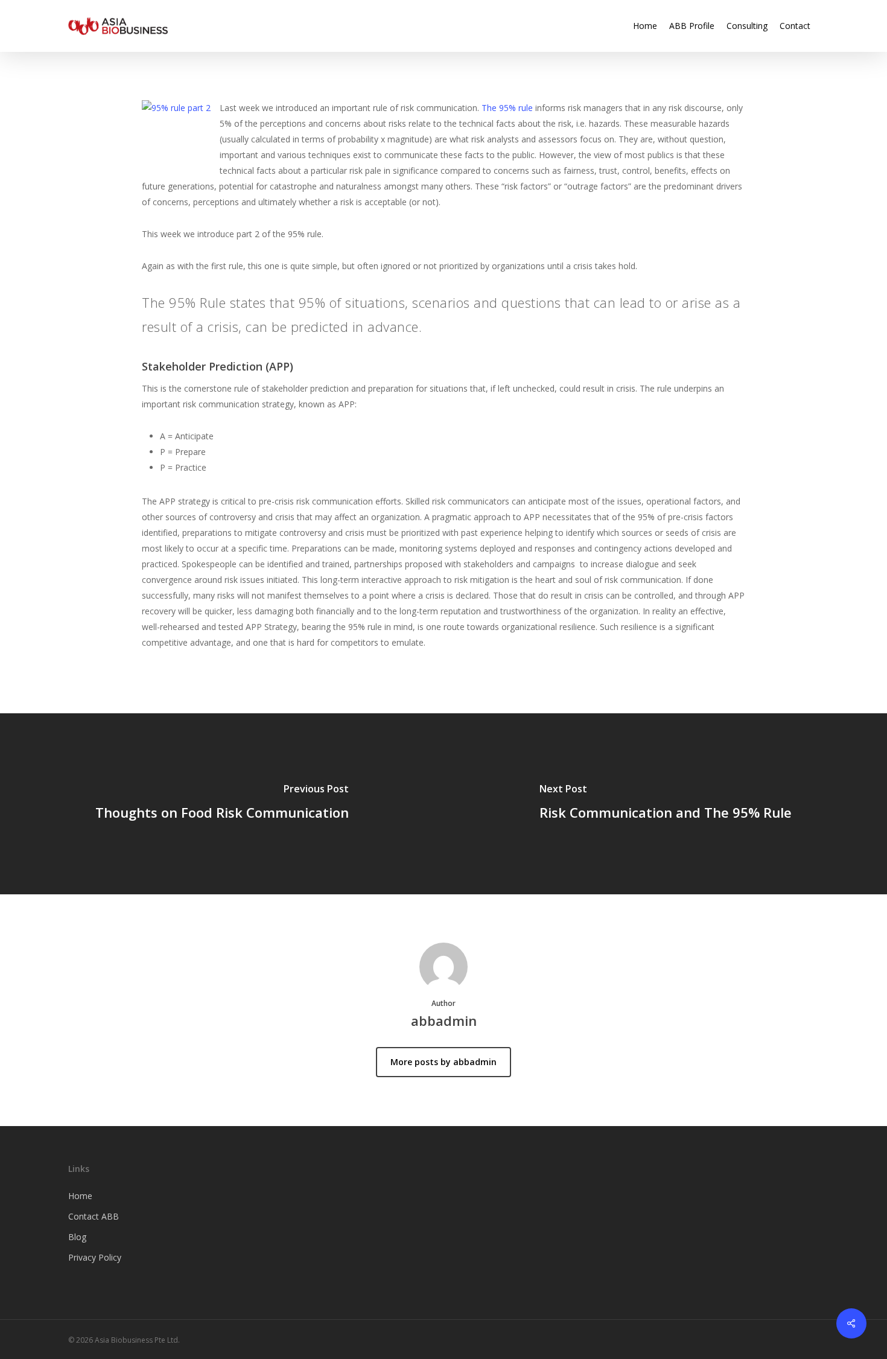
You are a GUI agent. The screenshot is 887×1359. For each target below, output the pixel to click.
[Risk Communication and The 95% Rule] (665, 803)
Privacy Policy (94, 1257)
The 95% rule (507, 107)
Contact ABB (93, 1216)
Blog (77, 1237)
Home (80, 1195)
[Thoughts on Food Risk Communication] (222, 803)
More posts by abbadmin (443, 1062)
